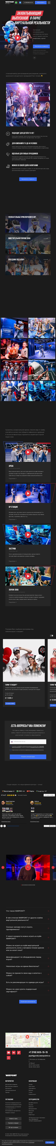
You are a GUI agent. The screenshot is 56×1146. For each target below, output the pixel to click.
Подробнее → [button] (12, 478)
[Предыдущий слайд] (2, 867)
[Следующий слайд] (53, 867)
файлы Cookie (16, 1140)
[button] (41, 2)
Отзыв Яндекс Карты (5, 821)
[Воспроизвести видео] (28, 867)
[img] (49, 2)
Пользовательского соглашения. (37, 747)
